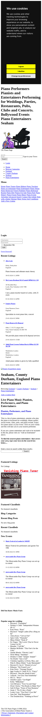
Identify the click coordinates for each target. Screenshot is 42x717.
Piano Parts (31, 193)
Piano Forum (11, 195)
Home (8, 167)
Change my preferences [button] (21, 76)
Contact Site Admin (29, 197)
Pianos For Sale (21, 193)
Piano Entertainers (23, 189)
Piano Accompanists (8, 189)
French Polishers (19, 191)
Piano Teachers (32, 186)
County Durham (23, 389)
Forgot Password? (6, 251)
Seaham (33, 389)
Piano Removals (7, 191)
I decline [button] (21, 71)
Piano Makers (21, 186)
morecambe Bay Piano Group (15, 556)
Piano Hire (11, 193)
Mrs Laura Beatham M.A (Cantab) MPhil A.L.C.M (22, 280)
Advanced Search (14, 197)
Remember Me (9, 245)
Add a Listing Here (8, 395)
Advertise (4, 197)
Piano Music (21, 195)
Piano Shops (34, 189)
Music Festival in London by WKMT (18, 541)
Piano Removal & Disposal (14, 323)
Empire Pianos (10, 303)
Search (4, 159)
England (12, 389)
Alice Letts (9, 261)
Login (8, 163)
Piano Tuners (11, 186)
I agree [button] (21, 66)
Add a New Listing (8, 201)
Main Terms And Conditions (27, 199)
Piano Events (31, 195)
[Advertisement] (21, 51)
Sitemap (14, 199)
